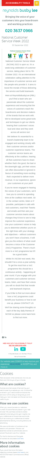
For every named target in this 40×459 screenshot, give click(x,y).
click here (20, 438)
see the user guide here (17, 345)
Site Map (24, 353)
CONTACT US (27, 303)
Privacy (30, 353)
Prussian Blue (22, 356)
